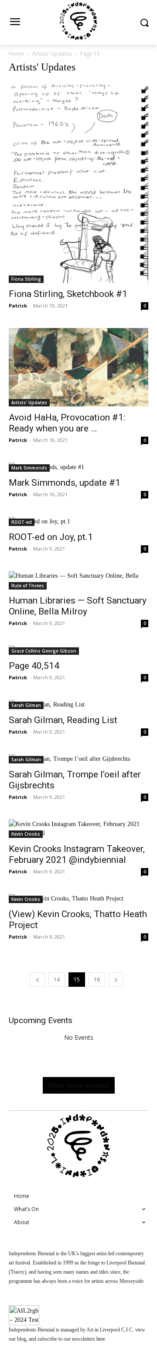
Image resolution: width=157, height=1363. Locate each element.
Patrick (18, 305)
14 (57, 979)
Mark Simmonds (29, 468)
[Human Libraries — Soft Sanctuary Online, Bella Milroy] (78, 580)
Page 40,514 (34, 665)
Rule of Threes (27, 586)
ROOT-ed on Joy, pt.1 (51, 537)
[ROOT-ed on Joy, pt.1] (78, 521)
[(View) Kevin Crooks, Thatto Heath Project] (78, 898)
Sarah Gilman (26, 705)
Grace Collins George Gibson (43, 651)
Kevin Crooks (25, 834)
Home (16, 53)
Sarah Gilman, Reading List (63, 720)
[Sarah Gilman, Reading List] (78, 704)
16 (97, 979)
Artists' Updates (52, 53)
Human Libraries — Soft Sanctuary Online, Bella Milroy (78, 606)
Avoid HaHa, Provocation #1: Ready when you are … (67, 423)
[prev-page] (37, 979)
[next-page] (116, 979)
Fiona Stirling (26, 279)
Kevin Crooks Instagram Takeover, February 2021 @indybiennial (77, 854)
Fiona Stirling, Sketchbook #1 (68, 294)
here (100, 1339)
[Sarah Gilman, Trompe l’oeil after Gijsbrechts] (78, 758)
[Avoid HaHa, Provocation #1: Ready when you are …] (78, 367)
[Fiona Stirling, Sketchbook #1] (78, 182)
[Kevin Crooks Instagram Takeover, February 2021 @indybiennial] (78, 828)
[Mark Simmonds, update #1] (78, 467)
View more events (78, 1085)
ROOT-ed (21, 522)
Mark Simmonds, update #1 (64, 482)
